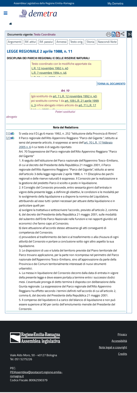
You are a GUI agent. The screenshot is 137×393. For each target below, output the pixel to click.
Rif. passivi (46, 41)
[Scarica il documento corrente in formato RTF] (114, 35)
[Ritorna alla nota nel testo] (11, 133)
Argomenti (14, 41)
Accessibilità (119, 341)
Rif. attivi (30, 41)
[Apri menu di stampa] (108, 34)
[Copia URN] (122, 34)
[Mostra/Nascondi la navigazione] (5, 13)
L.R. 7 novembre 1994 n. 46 (49, 72)
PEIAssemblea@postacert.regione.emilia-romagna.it (36, 374)
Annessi (61, 41)
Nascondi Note (107, 41)
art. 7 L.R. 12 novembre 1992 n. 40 (75, 96)
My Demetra (115, 3)
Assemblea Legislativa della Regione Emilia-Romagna (44, 3)
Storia (90, 41)
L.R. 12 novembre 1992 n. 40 (50, 68)
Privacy (122, 334)
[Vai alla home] (10, 23)
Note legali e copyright (113, 347)
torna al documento (111, 84)
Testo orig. (76, 41)
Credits (122, 354)
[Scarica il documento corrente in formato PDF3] (118, 35)
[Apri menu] (130, 34)
